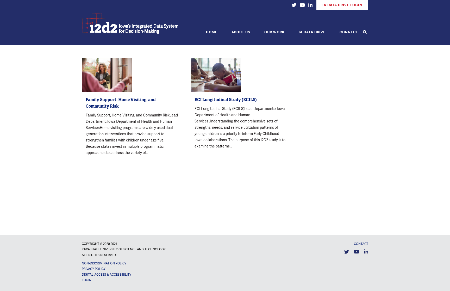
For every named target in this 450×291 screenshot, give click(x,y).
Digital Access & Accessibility (106, 275)
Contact (361, 244)
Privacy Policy (93, 269)
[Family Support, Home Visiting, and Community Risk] (107, 75)
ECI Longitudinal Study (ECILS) (226, 99)
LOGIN (86, 280)
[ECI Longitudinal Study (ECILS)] (216, 75)
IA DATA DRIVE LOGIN (342, 5)
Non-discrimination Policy (104, 263)
